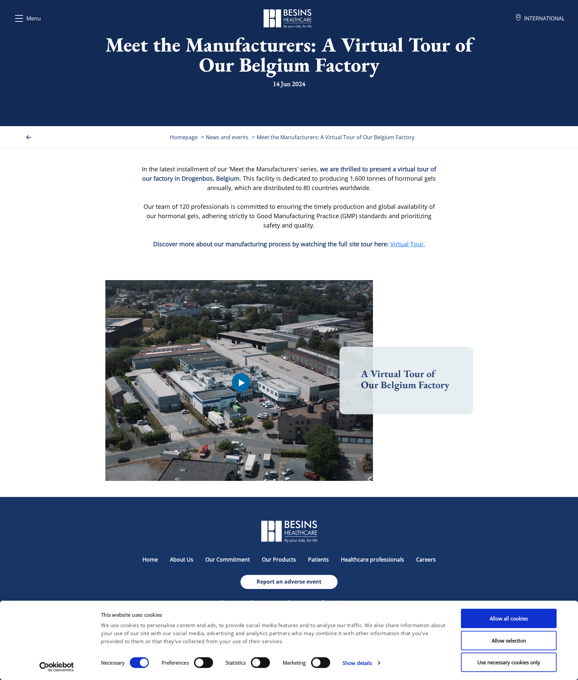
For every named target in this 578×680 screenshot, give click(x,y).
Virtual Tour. (407, 244)
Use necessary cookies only (508, 662)
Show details (357, 663)
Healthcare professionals (372, 559)
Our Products (279, 559)
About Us (181, 559)
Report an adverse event (289, 581)
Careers (426, 559)
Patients (318, 559)
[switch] (203, 662)
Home (150, 559)
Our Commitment (227, 559)
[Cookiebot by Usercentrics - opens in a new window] (56, 667)
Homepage (184, 137)
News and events (227, 137)
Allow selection (509, 640)
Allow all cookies (509, 618)
